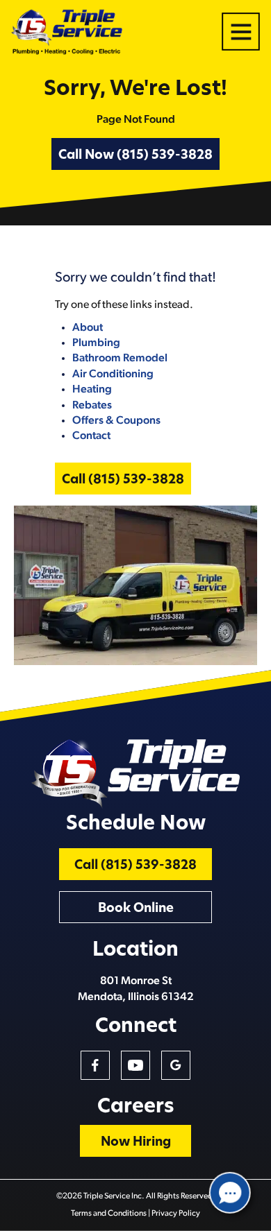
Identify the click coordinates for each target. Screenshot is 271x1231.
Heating (92, 389)
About (87, 328)
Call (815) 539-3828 (123, 480)
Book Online (136, 909)
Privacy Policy (175, 1214)
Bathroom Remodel (119, 358)
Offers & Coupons (116, 421)
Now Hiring (136, 1143)
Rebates (92, 405)
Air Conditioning (113, 374)
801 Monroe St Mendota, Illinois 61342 (136, 989)
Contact (91, 436)
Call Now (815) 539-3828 (135, 156)
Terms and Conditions (109, 1214)
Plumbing (96, 343)
